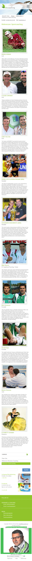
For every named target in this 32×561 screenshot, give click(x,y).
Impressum (9, 558)
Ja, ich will (4, 490)
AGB (16, 558)
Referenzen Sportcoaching (8, 463)
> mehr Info (4, 477)
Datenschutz (23, 558)
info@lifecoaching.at (23, 523)
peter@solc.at (22, 20)
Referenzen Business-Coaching (10, 461)
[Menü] (28, 6)
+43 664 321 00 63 (10, 20)
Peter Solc (4, 458)
